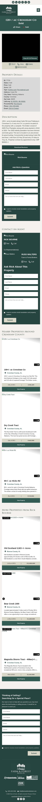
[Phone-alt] (16, 2)
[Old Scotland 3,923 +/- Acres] (21, 530)
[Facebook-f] (25, 2)
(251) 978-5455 (14, 106)
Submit (10, 216)
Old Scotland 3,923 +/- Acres (17, 548)
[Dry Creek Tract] (21, 408)
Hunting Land (12, 90)
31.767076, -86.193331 (18, 101)
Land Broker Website (16, 796)
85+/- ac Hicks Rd (12, 481)
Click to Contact (14, 108)
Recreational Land (23, 90)
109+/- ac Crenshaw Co (14, 370)
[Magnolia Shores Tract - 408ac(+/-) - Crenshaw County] (21, 642)
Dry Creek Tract (11, 425)
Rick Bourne (18, 104)
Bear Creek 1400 (11, 604)
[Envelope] (13, 2)
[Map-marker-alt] (19, 2)
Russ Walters (29, 254)
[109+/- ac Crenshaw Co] (21, 352)
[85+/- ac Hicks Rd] (21, 463)
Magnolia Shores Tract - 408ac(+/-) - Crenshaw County (20, 659)
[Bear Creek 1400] (21, 586)
